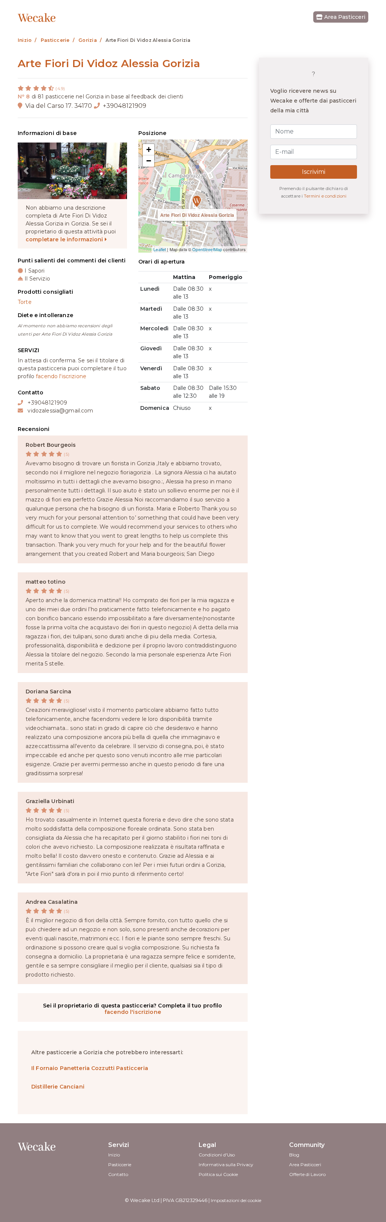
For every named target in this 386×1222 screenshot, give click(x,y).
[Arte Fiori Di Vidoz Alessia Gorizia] (193, 196)
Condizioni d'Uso (217, 1155)
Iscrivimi (313, 171)
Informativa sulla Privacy (226, 1164)
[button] (26, 171)
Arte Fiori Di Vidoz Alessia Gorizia (197, 215)
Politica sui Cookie (218, 1174)
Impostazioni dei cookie (236, 1200)
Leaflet (159, 249)
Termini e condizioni (325, 196)
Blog (294, 1155)
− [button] (148, 161)
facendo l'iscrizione (61, 376)
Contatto (118, 1174)
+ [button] (148, 149)
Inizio (114, 1155)
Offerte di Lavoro (307, 1174)
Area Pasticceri (344, 17)
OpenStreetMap (207, 249)
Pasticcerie (119, 1164)
